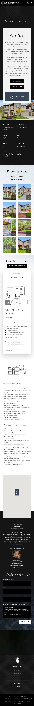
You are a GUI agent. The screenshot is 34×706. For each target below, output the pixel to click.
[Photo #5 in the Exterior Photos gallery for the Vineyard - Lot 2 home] (9, 227)
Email (5, 596)
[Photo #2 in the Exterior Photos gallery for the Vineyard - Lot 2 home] (24, 192)
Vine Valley (22, 126)
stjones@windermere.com (16, 565)
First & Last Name (8, 579)
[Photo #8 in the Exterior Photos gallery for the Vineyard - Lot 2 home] (24, 245)
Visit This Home (17, 86)
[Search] (28, 3)
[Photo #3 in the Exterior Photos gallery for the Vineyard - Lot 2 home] (9, 210)
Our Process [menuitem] (17, 686)
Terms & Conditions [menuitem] (21, 696)
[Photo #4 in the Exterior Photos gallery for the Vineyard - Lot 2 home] (24, 210)
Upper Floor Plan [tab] (17, 277)
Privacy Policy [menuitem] (11, 696)
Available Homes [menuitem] (17, 671)
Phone (5, 587)
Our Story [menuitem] (17, 683)
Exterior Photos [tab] (17, 176)
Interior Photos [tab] (17, 179)
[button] (9, 350)
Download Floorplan (17, 266)
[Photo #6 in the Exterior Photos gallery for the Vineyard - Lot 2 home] (24, 227)
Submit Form (25, 621)
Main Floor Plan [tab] (17, 274)
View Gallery (17, 81)
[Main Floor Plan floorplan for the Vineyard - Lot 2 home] (17, 293)
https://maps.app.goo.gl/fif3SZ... (17, 544)
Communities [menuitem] (17, 673)
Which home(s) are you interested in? (15, 604)
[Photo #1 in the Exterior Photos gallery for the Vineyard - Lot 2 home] (9, 192)
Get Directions (17, 530)
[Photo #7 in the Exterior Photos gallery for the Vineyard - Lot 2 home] (9, 245)
